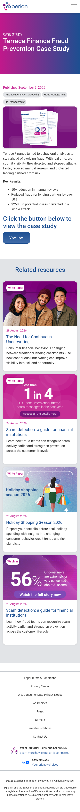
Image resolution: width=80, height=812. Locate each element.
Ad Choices (40, 703)
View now (16, 238)
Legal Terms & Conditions (40, 678)
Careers (40, 719)
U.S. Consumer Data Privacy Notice (40, 694)
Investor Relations (40, 728)
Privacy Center (40, 686)
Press (40, 711)
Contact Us (40, 736)
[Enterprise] (20, 6)
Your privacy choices (45, 764)
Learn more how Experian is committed (44, 752)
